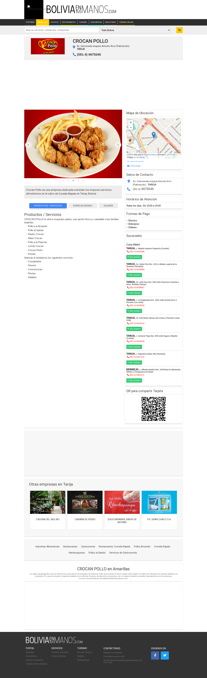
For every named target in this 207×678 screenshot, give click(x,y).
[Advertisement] (103, 85)
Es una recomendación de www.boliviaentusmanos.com (103, 578)
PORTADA (30, 22)
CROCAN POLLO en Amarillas (103, 569)
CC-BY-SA (171, 154)
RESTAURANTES (69, 22)
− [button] (131, 127)
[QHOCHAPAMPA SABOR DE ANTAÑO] (122, 502)
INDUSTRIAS (110, 22)
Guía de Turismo (84, 652)
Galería (108, 206)
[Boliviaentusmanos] (37, 9)
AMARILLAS (42, 22)
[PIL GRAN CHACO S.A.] (159, 502)
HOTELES (55, 22)
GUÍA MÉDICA (96, 22)
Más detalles (135, 257)
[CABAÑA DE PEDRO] (85, 502)
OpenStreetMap (149, 154)
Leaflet (129, 154)
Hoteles (80, 656)
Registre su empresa (113, 652)
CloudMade (140, 157)
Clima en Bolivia (58, 656)
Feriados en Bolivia (59, 652)
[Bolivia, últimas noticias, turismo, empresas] (54, 642)
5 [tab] (83, 180)
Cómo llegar (135, 166)
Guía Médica (31, 656)
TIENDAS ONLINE (126, 22)
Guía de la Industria (34, 660)
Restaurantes (83, 660)
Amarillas (30, 652)
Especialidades (82, 206)
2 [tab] (68, 180)
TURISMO (83, 22)
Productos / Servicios (48, 206)
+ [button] (131, 122)
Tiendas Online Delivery (36, 664)
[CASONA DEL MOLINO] (47, 502)
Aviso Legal (108, 662)
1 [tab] (63, 180)
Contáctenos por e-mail (114, 656)
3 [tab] (73, 180)
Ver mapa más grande (135, 161)
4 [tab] (78, 180)
